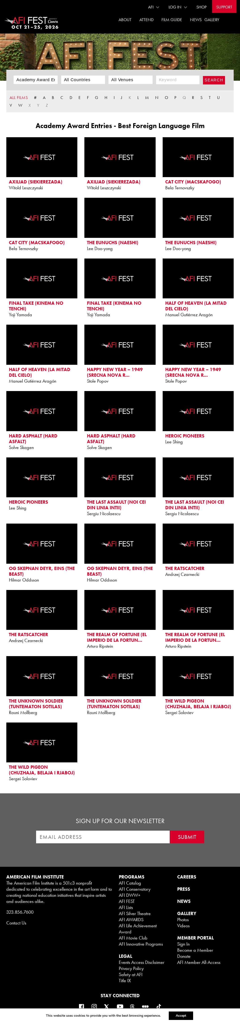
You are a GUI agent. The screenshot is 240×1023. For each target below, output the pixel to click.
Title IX (125, 980)
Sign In (183, 944)
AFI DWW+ (129, 895)
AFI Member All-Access (198, 962)
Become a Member (195, 950)
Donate (184, 956)
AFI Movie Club (133, 938)
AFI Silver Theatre (135, 913)
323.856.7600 (20, 912)
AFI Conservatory (134, 889)
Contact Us (16, 923)
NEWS (184, 901)
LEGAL (125, 956)
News (196, 19)
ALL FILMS (19, 97)
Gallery (211, 19)
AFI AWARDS (131, 920)
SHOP (201, 7)
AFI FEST (127, 901)
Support (224, 7)
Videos (183, 926)
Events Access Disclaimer (141, 962)
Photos (183, 920)
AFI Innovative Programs (141, 944)
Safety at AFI (130, 974)
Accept (181, 1015)
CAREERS (186, 877)
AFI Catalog (130, 883)
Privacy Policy (131, 968)
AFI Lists (126, 907)
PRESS (183, 889)
